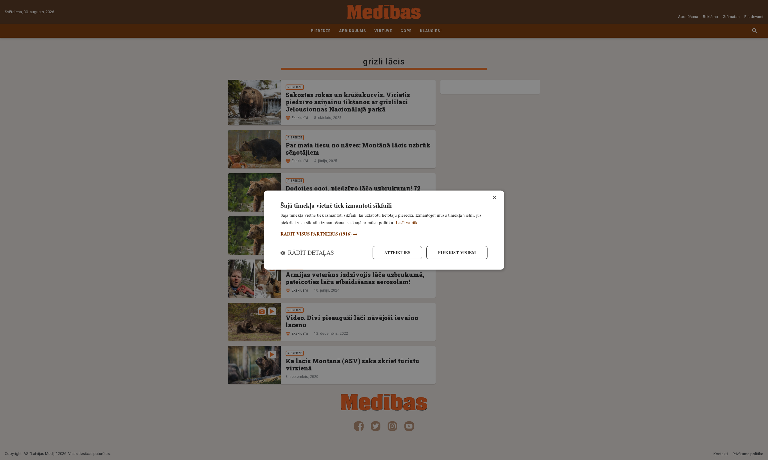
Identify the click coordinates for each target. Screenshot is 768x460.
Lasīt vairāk (407, 222)
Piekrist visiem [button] (457, 252)
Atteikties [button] (397, 252)
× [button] (494, 197)
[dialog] (384, 229)
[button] (384, 233)
